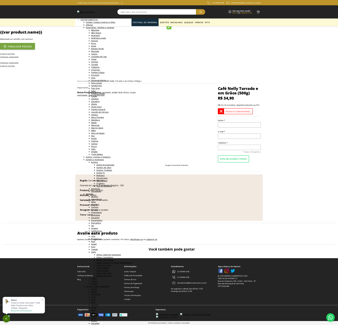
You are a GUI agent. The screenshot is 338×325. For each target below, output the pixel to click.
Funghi (94, 96)
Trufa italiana (97, 154)
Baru (93, 302)
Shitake (94, 151)
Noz (93, 135)
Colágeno (95, 67)
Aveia (93, 46)
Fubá (93, 91)
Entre (234, 12)
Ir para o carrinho (7, 54)
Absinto (94, 196)
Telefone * (223, 142)
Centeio (94, 61)
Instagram (227, 271)
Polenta (94, 141)
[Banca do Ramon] (86, 12)
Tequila (94, 249)
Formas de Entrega (131, 287)
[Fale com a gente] (330, 317)
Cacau (93, 307)
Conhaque (95, 215)
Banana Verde (97, 48)
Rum (93, 241)
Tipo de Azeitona (104, 186)
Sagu (93, 149)
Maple (94, 122)
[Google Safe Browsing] (167, 314)
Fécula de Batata (98, 80)
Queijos (188, 22)
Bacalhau (177, 22)
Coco (93, 310)
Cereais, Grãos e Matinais (97, 286)
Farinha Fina (96, 85)
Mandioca (95, 120)
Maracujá (95, 125)
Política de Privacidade (133, 275)
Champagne (96, 212)
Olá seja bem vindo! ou (242, 12)
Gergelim (95, 323)
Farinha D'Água (97, 72)
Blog (79, 279)
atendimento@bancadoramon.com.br (246, 3)
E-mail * (221, 131)
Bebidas (89, 194)
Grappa (94, 228)
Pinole (94, 138)
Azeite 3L (100, 172)
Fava (93, 77)
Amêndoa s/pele (98, 38)
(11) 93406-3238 (218, 3)
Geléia (94, 320)
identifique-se (136, 239)
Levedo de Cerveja (99, 112)
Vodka (94, 278)
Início (79, 81)
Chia (93, 312)
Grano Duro (96, 106)
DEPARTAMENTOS (89, 19)
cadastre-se (246, 12)
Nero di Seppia (97, 133)
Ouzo (93, 233)
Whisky (94, 283)
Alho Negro (96, 32)
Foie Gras (95, 88)
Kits (207, 22)
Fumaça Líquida (98, 93)
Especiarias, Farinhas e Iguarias (100, 27)
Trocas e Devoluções (132, 295)
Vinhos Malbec (102, 267)
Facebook (221, 271)
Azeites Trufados (104, 170)
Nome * (221, 120)
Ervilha (94, 315)
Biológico (100, 175)
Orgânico (100, 183)
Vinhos (199, 22)
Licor (93, 236)
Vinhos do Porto (103, 265)
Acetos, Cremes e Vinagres (98, 157)
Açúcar (94, 289)
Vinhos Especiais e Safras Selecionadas (114, 262)
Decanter (95, 217)
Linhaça (94, 114)
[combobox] (161, 12)
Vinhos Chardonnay (105, 260)
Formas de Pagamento (133, 283)
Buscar (200, 12)
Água (93, 201)
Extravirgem (102, 178)
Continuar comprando (9, 57)
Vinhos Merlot (102, 270)
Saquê (94, 244)
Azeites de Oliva (103, 167)
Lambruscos (96, 231)
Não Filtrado (101, 180)
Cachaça (94, 207)
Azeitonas (95, 188)
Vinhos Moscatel (103, 273)
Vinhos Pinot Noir (104, 275)
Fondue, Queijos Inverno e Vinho (100, 22)
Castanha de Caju (99, 56)
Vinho (93, 252)
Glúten (94, 104)
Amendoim (96, 294)
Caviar (94, 59)
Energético (96, 223)
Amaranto (95, 35)
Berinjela (95, 51)
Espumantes (96, 220)
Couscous (95, 69)
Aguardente (96, 199)
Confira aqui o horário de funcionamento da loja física (98, 3)
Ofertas (89, 25)
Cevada (94, 64)
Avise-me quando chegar (233, 159)
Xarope (94, 281)
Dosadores (96, 191)
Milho (93, 130)
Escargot (95, 75)
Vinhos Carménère (104, 257)
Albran (94, 291)
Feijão (94, 318)
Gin (92, 225)
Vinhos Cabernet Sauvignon (108, 254)
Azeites (94, 162)
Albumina (95, 30)
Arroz (93, 43)
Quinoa (94, 143)
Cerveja (94, 209)
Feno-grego (96, 83)
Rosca (94, 146)
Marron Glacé (97, 128)
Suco (93, 246)
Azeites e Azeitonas (95, 159)
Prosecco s (96, 238)
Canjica (94, 54)
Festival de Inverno (145, 22)
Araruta (94, 40)
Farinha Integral (98, 109)
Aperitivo (95, 204)
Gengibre (95, 101)
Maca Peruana (97, 117)
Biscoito (94, 304)
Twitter (233, 271)
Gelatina (94, 98)
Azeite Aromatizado (105, 164)
